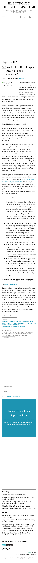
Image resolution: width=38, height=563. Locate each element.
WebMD (24, 335)
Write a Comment (9, 338)
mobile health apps (14, 335)
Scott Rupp (7, 330)
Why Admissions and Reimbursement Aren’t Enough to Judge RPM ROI (18, 498)
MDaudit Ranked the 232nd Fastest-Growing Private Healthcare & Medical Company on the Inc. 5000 (18, 525)
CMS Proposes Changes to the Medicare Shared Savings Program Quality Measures (17, 502)
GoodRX (20, 334)
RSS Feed (29, 17)
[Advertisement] (19, 40)
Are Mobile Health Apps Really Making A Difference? (19, 70)
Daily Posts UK (24, 78)
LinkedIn (25, 17)
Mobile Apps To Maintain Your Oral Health (14, 326)
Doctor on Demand (12, 332)
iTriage (4, 335)
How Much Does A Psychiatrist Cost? (14, 494)
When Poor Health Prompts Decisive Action (16, 506)
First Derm (13, 334)
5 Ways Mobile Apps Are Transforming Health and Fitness (17, 321)
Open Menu (4, 17)
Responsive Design (8, 558)
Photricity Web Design (30, 558)
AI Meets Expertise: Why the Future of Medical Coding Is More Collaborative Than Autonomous (17, 529)
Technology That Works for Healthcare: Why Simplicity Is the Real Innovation (16, 534)
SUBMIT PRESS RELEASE (11, 396)
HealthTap (26, 334)
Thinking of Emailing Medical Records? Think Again (19, 508)
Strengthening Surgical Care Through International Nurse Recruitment (18, 516)
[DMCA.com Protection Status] (7, 546)
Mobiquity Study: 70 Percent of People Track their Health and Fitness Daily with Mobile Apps (19, 324)
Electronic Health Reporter (19, 5)
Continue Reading (9, 316)
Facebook (21, 17)
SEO (18, 558)
